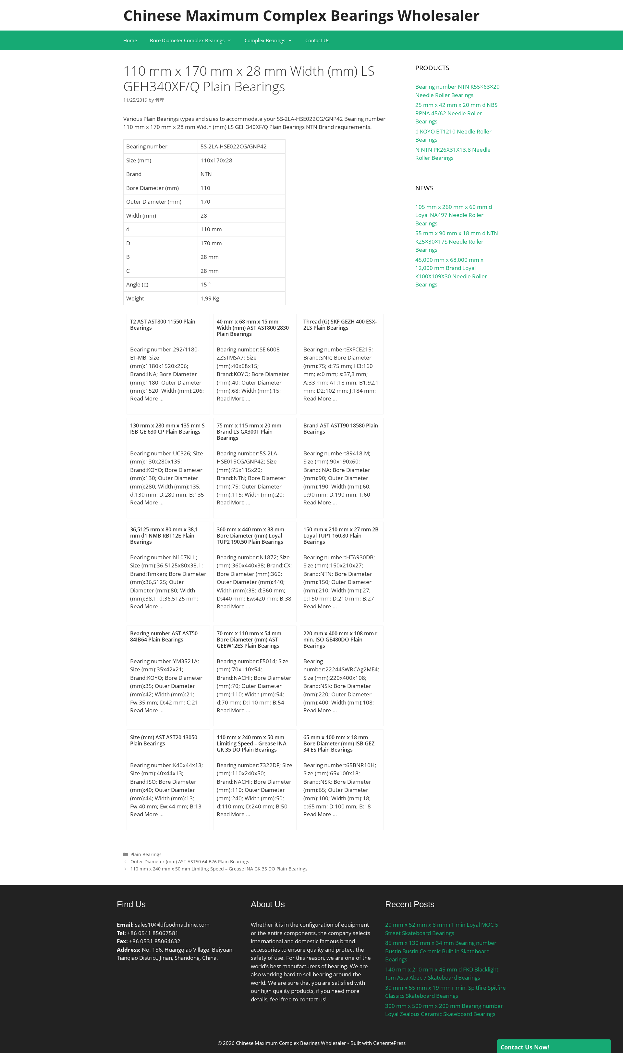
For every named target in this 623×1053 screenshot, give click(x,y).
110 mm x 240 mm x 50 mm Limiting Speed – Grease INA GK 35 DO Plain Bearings (252, 743)
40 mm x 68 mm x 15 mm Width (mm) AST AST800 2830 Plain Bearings (253, 327)
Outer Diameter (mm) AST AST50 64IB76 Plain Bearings (189, 861)
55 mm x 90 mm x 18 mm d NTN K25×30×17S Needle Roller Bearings (456, 241)
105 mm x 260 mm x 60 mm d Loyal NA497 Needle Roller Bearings (453, 215)
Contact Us (317, 40)
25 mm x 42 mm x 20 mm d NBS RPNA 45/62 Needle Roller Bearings (456, 113)
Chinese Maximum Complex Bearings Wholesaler (301, 15)
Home (130, 40)
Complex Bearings (265, 40)
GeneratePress (389, 1043)
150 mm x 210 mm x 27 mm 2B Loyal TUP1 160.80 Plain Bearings (341, 535)
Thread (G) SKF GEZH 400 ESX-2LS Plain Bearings (340, 324)
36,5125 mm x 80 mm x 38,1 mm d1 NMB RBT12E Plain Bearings (164, 535)
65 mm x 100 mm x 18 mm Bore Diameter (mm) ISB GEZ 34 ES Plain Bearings (338, 743)
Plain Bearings (146, 854)
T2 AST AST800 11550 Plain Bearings (162, 324)
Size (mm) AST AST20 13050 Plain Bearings (163, 740)
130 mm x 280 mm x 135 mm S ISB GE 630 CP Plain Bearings (167, 428)
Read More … (147, 398)
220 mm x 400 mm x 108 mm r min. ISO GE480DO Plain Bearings (340, 639)
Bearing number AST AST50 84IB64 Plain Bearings (164, 636)
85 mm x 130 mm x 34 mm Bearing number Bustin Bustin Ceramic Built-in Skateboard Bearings (440, 951)
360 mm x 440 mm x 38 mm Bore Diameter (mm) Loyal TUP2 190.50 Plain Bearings (250, 535)
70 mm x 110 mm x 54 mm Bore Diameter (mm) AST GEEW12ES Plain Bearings (249, 639)
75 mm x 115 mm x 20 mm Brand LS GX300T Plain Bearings (249, 431)
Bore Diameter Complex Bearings (187, 40)
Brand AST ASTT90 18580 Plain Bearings (340, 428)
